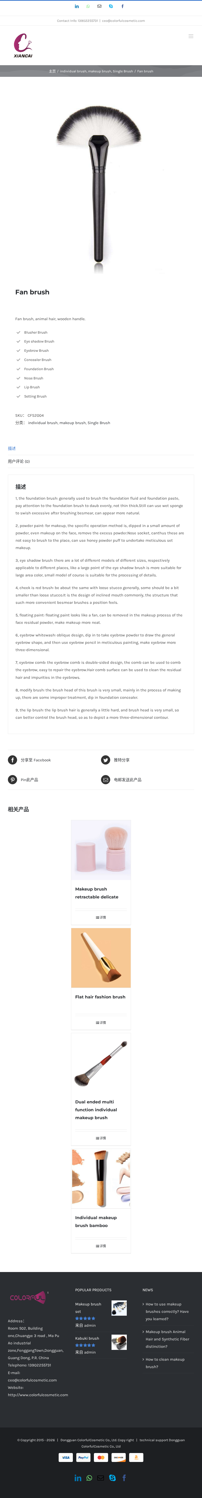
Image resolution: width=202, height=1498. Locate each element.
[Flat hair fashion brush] (101, 958)
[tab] (101, 448)
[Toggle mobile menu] (191, 36)
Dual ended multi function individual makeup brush (96, 1109)
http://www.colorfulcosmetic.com (38, 1395)
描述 (12, 448)
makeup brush (72, 422)
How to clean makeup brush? (165, 1363)
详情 (103, 917)
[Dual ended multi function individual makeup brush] (101, 1063)
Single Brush (99, 422)
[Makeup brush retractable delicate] (101, 850)
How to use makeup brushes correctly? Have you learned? (167, 1311)
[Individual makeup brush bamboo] (101, 1179)
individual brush (43, 422)
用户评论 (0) (19, 461)
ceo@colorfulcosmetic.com (123, 21)
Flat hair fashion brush (100, 996)
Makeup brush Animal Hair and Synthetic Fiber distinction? (167, 1339)
